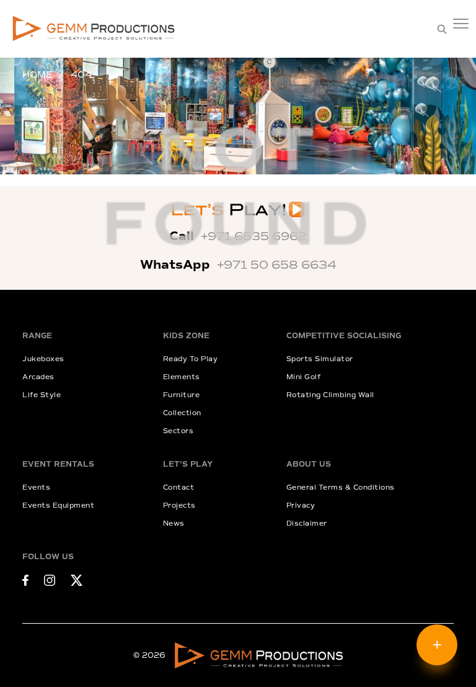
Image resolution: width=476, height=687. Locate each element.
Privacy (300, 505)
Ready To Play (190, 359)
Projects (179, 505)
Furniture (181, 395)
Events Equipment (58, 505)
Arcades (38, 377)
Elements (181, 377)
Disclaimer (306, 523)
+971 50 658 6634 (277, 265)
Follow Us (48, 557)
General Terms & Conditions (340, 487)
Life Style (41, 395)
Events (36, 487)
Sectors (178, 431)
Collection (182, 413)
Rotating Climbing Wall (330, 395)
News (174, 523)
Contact (179, 487)
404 (81, 75)
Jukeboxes (43, 359)
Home (37, 75)
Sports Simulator (319, 359)
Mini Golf (303, 377)
